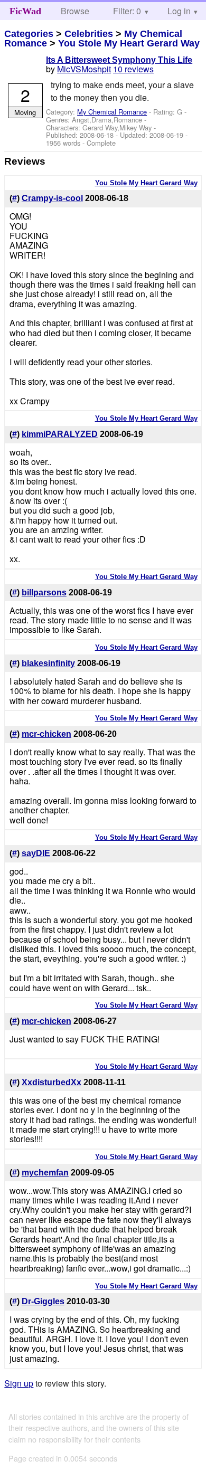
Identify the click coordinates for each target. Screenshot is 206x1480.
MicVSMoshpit (84, 69)
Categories (28, 34)
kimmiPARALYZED (60, 434)
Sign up (18, 1383)
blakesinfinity (48, 663)
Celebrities (88, 34)
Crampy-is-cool (52, 198)
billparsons (44, 592)
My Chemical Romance (112, 112)
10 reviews (133, 69)
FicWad (25, 11)
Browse (75, 11)
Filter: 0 (127, 11)
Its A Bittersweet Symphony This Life (119, 59)
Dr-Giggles (43, 1301)
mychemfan (45, 1172)
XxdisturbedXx (51, 1082)
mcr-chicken (46, 733)
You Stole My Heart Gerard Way (129, 43)
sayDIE (36, 853)
